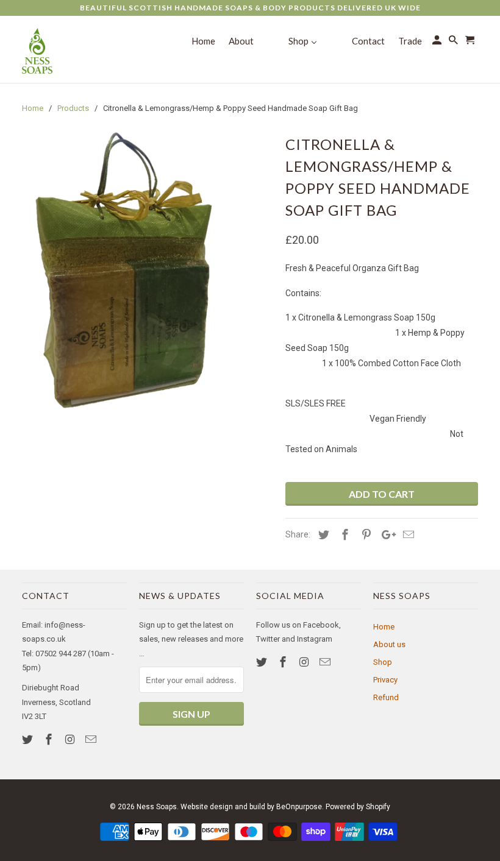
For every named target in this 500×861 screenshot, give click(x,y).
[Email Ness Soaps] (92, 739)
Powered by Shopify (358, 807)
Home (384, 626)
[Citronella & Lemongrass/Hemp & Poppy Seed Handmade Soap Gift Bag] (122, 271)
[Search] (454, 42)
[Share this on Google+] (385, 534)
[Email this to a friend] (406, 534)
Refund (386, 697)
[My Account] (437, 42)
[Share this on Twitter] (322, 534)
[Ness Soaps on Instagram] (71, 739)
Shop (382, 662)
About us (389, 644)
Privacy (385, 679)
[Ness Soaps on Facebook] (50, 739)
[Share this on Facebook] (343, 534)
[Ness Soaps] (37, 49)
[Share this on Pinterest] (364, 534)
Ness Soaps (157, 807)
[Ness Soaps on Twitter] (28, 739)
